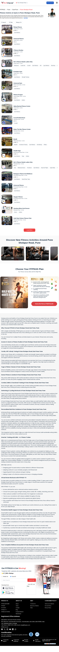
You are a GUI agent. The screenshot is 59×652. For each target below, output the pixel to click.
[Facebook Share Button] (2, 629)
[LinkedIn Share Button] (13, 629)
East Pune (15, 9)
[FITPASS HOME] (7, 3)
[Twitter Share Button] (4, 629)
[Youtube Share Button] (10, 629)
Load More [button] (29, 230)
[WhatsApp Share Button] (15, 629)
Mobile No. (5, 576)
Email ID (14, 576)
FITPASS (2, 9)
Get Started (50, 2)
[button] (22, 3)
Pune (8, 9)
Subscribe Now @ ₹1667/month (44, 303)
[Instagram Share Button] (7, 629)
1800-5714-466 (12, 625)
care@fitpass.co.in (25, 625)
